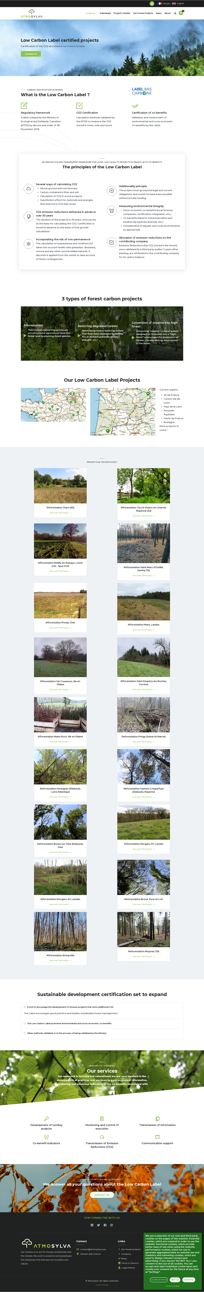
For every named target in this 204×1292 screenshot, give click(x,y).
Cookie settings (159, 1280)
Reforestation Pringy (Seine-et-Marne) (144, 736)
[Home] (31, 12)
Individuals (105, 13)
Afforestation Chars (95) (60, 507)
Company (90, 13)
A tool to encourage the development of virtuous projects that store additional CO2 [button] (70, 1007)
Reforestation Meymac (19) (143, 951)
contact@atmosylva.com (93, 1249)
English (180, 4)
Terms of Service (129, 1263)
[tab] (102, 1007)
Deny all (175, 1280)
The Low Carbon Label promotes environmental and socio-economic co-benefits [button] (69, 1023)
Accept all (188, 1280)
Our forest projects (131, 1249)
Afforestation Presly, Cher (60, 622)
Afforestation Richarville (60, 955)
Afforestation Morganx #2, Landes (60, 899)
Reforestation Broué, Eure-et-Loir (143, 899)
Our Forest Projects (143, 13)
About (167, 13)
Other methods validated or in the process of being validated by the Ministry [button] (66, 1033)
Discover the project (59, 513)
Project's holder (122, 13)
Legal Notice (128, 1268)
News (159, 13)
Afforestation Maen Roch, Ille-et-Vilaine (60, 736)
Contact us (31, 54)
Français (166, 4)
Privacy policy (173, 1286)
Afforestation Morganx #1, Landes (143, 844)
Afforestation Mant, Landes (143, 624)
